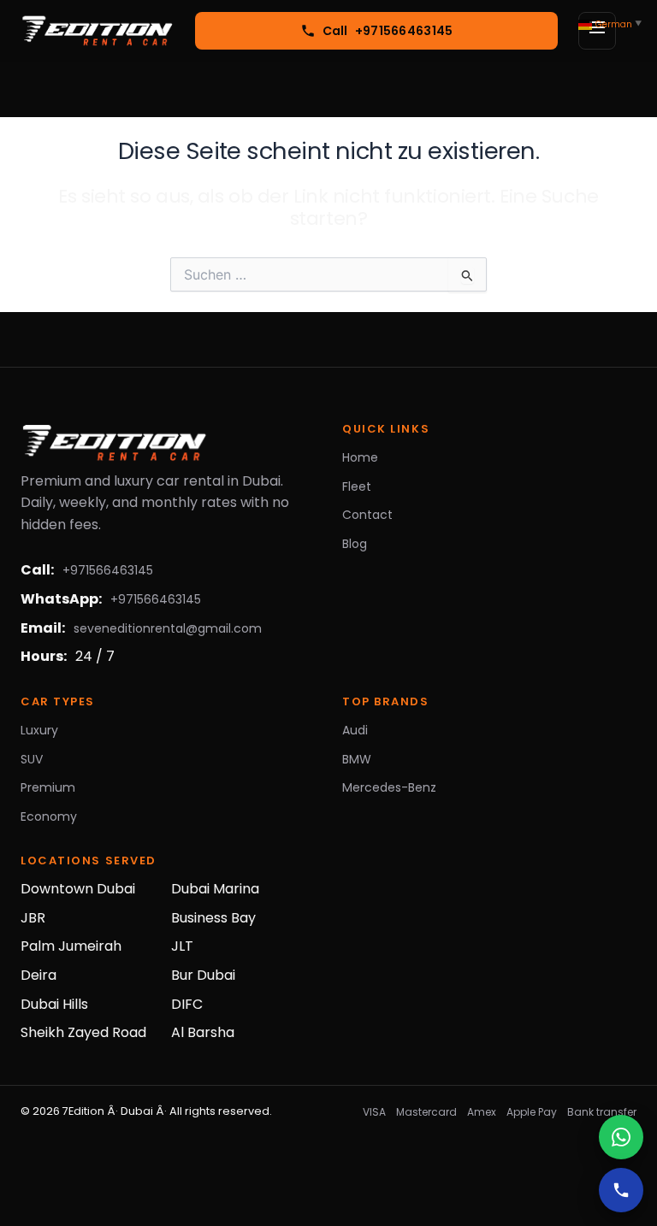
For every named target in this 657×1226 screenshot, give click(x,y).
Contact (367, 514)
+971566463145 (107, 570)
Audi (355, 730)
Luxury (39, 730)
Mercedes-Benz (389, 787)
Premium (48, 787)
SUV (32, 759)
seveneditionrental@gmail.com (168, 628)
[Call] (621, 1190)
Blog (354, 543)
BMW (356, 759)
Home (360, 457)
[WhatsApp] (621, 1137)
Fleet (356, 486)
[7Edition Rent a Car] (98, 31)
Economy (49, 816)
